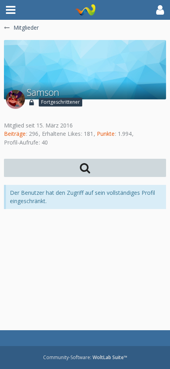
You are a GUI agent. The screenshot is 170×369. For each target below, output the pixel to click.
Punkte (106, 133)
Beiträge (15, 133)
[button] (10, 10)
